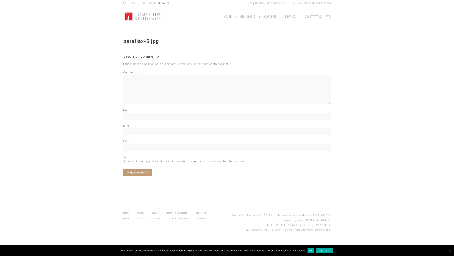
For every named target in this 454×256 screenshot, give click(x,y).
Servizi (140, 213)
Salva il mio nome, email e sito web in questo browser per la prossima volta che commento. (186, 161)
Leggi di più (324, 250)
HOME (227, 16)
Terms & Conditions (178, 218)
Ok (310, 250)
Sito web (129, 141)
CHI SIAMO (248, 16)
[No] (449, 250)
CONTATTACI (314, 16)
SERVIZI (290, 16)
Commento (131, 72)
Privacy (155, 213)
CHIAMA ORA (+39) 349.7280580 (312, 3)
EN (133, 3)
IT (144, 3)
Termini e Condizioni (177, 213)
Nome (127, 110)
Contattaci (201, 213)
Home (126, 213)
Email (126, 125)
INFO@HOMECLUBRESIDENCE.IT (266, 3)
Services (141, 218)
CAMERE (270, 16)
